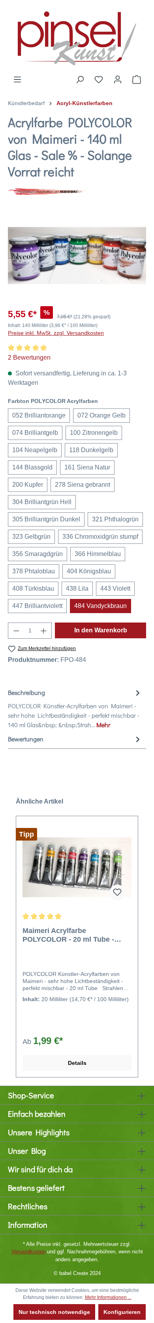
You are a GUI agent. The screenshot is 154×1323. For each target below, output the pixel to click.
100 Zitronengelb (94, 432)
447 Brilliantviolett (37, 605)
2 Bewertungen (29, 357)
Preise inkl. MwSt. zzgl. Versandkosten (56, 333)
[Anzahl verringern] (16, 631)
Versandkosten (28, 1252)
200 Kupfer (27, 484)
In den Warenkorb (100, 630)
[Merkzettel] (98, 79)
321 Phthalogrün (115, 519)
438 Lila (77, 588)
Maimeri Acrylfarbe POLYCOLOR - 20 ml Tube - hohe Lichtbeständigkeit (68, 935)
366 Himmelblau (98, 554)
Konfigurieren (122, 1312)
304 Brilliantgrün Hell (41, 502)
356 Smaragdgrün (37, 554)
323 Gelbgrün (31, 536)
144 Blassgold (32, 467)
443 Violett (115, 588)
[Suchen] (79, 79)
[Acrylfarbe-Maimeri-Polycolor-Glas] (77, 255)
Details (77, 1063)
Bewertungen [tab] (25, 739)
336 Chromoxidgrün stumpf (100, 536)
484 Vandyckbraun (100, 605)
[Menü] (17, 79)
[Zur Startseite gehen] (77, 37)
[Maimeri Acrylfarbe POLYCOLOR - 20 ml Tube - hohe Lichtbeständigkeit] (77, 867)
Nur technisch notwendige (54, 1312)
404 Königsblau (89, 571)
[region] (77, 255)
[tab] (75, 708)
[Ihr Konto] (117, 79)
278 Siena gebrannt (82, 484)
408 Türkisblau (33, 588)
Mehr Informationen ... (108, 1297)
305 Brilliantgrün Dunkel (46, 519)
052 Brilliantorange (39, 415)
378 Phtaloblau (33, 571)
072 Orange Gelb (101, 415)
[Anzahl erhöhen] (44, 631)
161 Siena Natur (87, 467)
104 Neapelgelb (34, 450)
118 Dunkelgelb (91, 450)
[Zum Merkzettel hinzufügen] (117, 892)
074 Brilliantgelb (35, 432)
